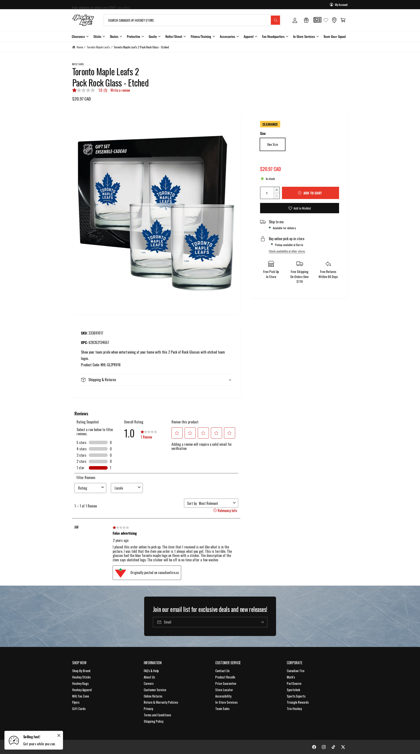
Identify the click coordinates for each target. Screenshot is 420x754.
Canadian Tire (295, 670)
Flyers (75, 702)
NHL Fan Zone (80, 696)
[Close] (58, 735)
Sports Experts (296, 696)
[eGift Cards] (306, 20)
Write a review (120, 90)
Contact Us (222, 670)
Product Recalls (225, 677)
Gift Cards (79, 708)
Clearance (78, 36)
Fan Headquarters (273, 36)
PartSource (294, 683)
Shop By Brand (81, 670)
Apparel (249, 36)
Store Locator (224, 689)
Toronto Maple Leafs (98, 47)
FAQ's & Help (151, 670)
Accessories (227, 36)
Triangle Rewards (298, 702)
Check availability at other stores (287, 251)
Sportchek (293, 689)
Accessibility (223, 696)
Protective (133, 36)
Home (80, 47)
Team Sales (222, 708)
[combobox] (192, 20)
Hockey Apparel (82, 689)
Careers (149, 683)
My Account (341, 4)
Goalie (153, 36)
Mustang (78, 64)
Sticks (97, 36)
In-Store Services (304, 36)
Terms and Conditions (157, 714)
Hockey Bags (80, 683)
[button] (343, 20)
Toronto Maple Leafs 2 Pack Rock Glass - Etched (141, 47)
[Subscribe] (262, 622)
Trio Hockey (294, 708)
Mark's (291, 677)
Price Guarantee (225, 683)
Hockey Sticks (81, 677)
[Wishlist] (326, 20)
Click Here (134, 4)
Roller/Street (173, 36)
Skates (114, 36)
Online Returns (153, 696)
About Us (149, 677)
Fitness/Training (201, 36)
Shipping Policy (153, 721)
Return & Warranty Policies (161, 702)
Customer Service (155, 689)
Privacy (148, 708)
